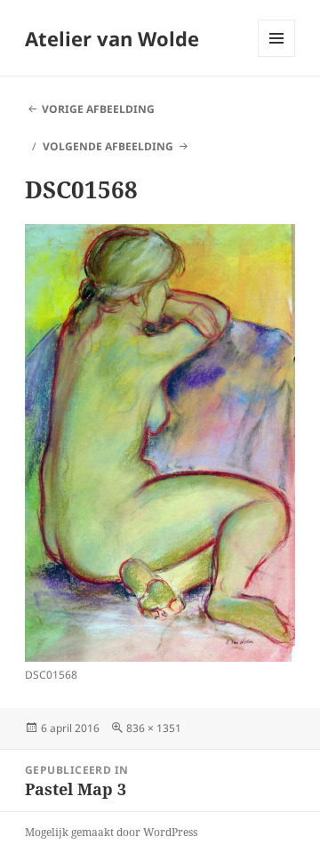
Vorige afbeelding (98, 109)
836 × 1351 (153, 728)
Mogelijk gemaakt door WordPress (111, 832)
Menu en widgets (277, 56)
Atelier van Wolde (112, 38)
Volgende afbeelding (108, 146)
